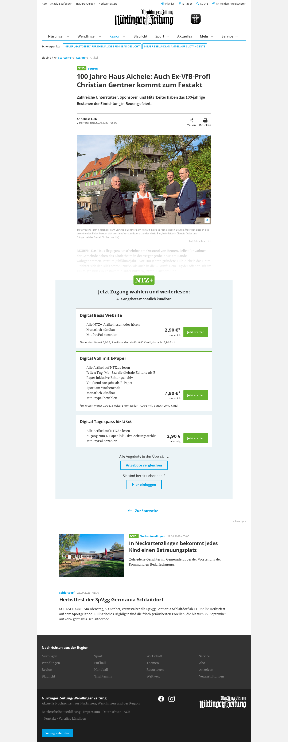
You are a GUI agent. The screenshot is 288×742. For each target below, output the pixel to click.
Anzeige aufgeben (61, 3)
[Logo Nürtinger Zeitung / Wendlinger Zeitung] (144, 17)
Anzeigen (206, 669)
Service (227, 36)
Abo (44, 3)
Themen (153, 662)
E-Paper (187, 3)
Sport (159, 36)
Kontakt (50, 718)
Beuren (92, 68)
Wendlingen (87, 36)
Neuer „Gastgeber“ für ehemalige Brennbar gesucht (102, 46)
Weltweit (153, 676)
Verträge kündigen (72, 718)
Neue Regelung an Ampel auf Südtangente (174, 46)
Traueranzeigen (85, 3)
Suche (204, 3)
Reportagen (155, 669)
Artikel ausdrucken (205, 120)
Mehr (204, 36)
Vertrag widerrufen (58, 733)
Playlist (169, 3)
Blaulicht (140, 36)
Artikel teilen (191, 120)
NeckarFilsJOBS (107, 3)
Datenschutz (111, 711)
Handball (101, 669)
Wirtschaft (154, 656)
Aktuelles (184, 36)
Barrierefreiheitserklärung (61, 711)
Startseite (64, 57)
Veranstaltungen (211, 676)
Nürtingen (56, 36)
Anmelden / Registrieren (231, 3)
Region (114, 36)
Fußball (100, 662)
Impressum (91, 711)
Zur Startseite (146, 510)
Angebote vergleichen (144, 465)
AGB (127, 711)
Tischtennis (103, 676)
